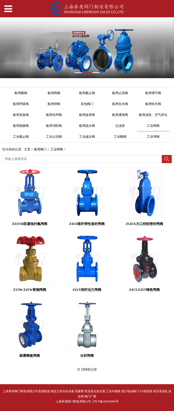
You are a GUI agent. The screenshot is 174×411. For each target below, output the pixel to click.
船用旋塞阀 (87, 115)
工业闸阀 (153, 125)
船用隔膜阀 (21, 125)
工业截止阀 (21, 136)
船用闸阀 (54, 93)
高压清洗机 (160, 391)
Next (168, 47)
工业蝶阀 (120, 136)
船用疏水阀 (87, 125)
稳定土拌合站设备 (62, 391)
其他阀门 (87, 104)
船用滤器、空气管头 (153, 115)
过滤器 (120, 125)
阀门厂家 (90, 396)
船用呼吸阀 (21, 104)
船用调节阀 (153, 93)
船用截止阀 (87, 93)
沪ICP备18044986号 (104, 401)
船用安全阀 (120, 104)
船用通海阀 (120, 115)
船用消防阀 (54, 125)
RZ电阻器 (146, 391)
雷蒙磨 (79, 391)
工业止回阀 (54, 136)
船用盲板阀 (21, 115)
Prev (6, 47)
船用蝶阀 (20, 93)
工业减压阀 (87, 136)
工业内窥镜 (113, 391)
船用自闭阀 (54, 115)
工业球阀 (153, 136)
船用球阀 (54, 104)
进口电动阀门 (130, 391)
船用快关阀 (153, 104)
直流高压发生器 (95, 391)
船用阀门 (40, 149)
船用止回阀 (120, 93)
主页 (27, 149)
